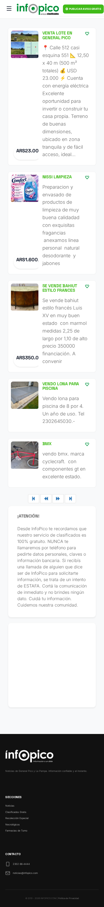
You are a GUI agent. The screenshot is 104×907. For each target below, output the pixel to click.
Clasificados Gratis (15, 812)
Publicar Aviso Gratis (84, 8)
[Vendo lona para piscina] (52, 405)
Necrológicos (12, 824)
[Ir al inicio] (38, 9)
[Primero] (33, 498)
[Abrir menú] (9, 9)
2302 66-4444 (21, 863)
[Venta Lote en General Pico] (52, 96)
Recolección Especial (17, 818)
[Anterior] (45, 498)
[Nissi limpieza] (52, 223)
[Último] (70, 498)
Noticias (9, 805)
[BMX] (52, 463)
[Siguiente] (58, 498)
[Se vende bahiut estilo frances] (52, 326)
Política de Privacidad (68, 898)
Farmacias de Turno (16, 830)
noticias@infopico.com (25, 872)
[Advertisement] (52, 665)
